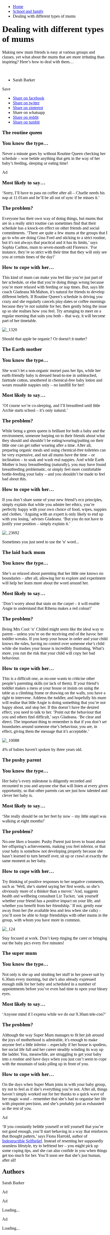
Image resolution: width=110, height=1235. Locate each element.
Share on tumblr (26, 122)
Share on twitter (26, 103)
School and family (28, 11)
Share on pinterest (28, 107)
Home (18, 6)
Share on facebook (28, 98)
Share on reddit (25, 117)
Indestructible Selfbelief (22, 1141)
